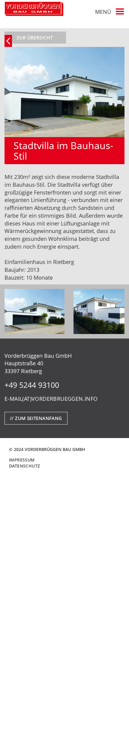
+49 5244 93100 (31, 385)
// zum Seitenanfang (36, 418)
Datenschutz (24, 466)
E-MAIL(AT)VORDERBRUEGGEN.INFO (51, 398)
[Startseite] (34, 9)
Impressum (22, 460)
